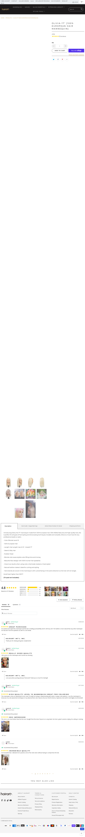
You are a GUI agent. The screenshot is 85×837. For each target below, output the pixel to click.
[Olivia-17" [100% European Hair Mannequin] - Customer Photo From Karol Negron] (65, 589)
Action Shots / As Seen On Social (53, 526)
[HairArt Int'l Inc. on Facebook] (2, 800)
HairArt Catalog (22, 802)
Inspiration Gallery (56, 808)
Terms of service (39, 798)
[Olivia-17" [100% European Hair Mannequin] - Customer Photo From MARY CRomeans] (53, 594)
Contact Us (71, 796)
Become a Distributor (23, 805)
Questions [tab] (15, 604)
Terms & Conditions (40, 801)
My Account (55, 796)
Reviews (71, 813)
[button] (18, 7)
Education (71, 810)
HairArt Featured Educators (25, 808)
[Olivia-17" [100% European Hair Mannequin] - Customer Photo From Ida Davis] (47, 594)
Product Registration (57, 802)
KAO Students (55, 1)
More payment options (76, 55)
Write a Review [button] (78, 600)
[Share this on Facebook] (58, 59)
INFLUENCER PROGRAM (42, 1)
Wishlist (64, 1)
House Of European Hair (58, 815)
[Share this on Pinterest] (62, 59)
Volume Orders (24, 1)
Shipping (71, 805)
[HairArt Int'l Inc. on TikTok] (8, 800)
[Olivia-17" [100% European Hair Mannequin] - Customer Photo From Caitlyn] (59, 589)
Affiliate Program (22, 799)
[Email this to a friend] (67, 59)
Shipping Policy (39, 807)
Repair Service (55, 799)
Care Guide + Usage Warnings (29, 526)
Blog (2, 3)
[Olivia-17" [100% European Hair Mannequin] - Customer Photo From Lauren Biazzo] (53, 589)
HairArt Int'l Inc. (8, 820)
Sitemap (20, 813)
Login (76, 2)
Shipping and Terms (74, 526)
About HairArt (21, 796)
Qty (53, 42)
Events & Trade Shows (23, 810)
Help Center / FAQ (73, 802)
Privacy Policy (38, 804)
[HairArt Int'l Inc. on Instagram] (5, 800)
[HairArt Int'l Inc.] (6, 9)
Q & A (32, 1)
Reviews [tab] (4, 604)
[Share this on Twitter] (53, 59)
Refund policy (38, 809)
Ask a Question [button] (64, 600)
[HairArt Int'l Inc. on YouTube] (10, 800)
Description (8, 526)
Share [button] (4, 634)
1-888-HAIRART (5, 1)
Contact (14, 1)
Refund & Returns (73, 808)
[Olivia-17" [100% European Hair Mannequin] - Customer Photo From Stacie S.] (47, 589)
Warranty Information (57, 805)
